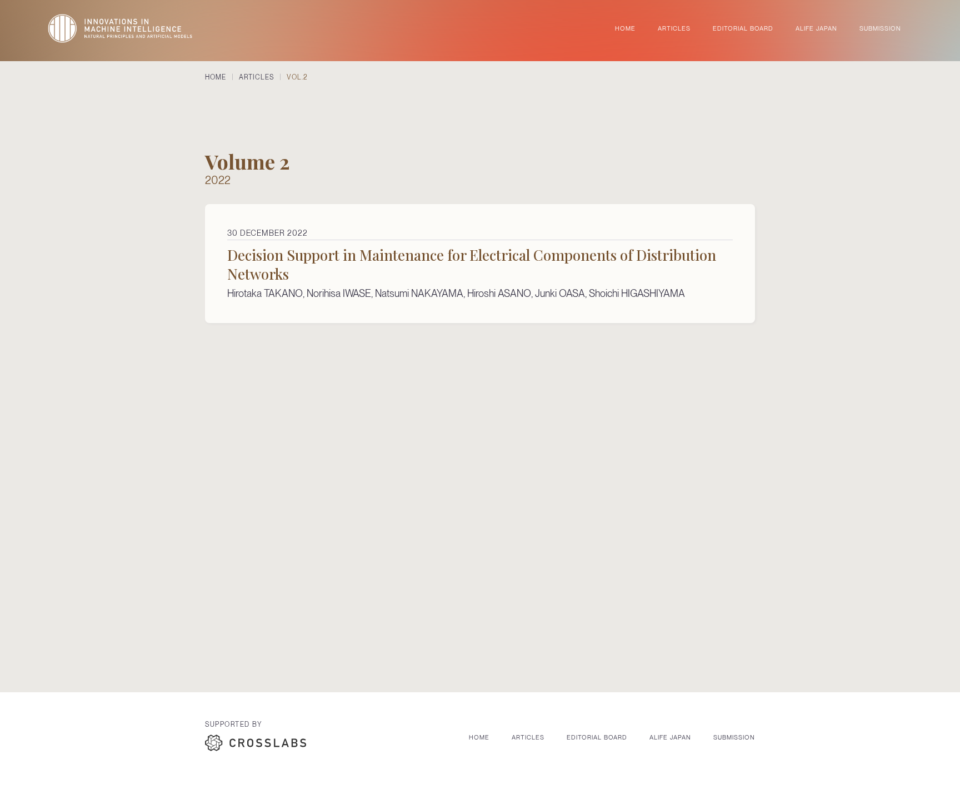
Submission (734, 737)
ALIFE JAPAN (816, 28)
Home (479, 737)
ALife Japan (670, 737)
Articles (528, 737)
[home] (120, 28)
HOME (625, 28)
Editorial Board (597, 737)
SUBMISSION (880, 28)
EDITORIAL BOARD (743, 28)
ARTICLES (674, 28)
